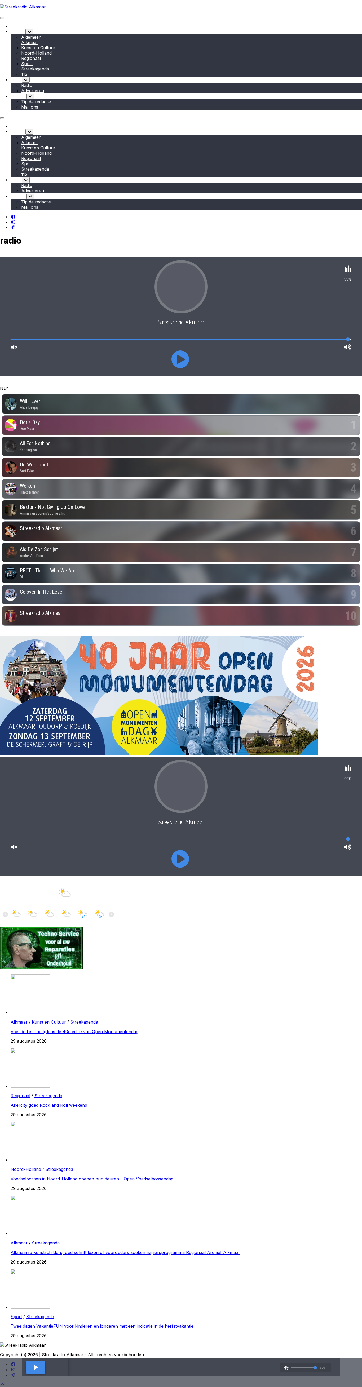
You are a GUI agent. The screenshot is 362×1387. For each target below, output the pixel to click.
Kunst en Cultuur (38, 47)
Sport (27, 63)
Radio (16, 79)
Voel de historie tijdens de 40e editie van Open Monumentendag (74, 1031)
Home (17, 26)
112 (24, 74)
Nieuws (18, 31)
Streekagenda (35, 69)
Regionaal (31, 58)
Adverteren (32, 90)
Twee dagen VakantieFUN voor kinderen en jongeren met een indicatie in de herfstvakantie (102, 1326)
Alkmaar (29, 42)
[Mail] (13, 227)
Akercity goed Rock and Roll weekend (49, 1105)
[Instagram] (13, 222)
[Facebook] (13, 216)
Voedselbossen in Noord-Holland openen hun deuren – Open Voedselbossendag (92, 1178)
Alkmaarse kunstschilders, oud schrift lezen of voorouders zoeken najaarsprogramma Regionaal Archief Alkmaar (125, 1252)
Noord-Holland (36, 53)
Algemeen (31, 37)
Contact (18, 96)
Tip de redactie (36, 101)
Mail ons (29, 107)
